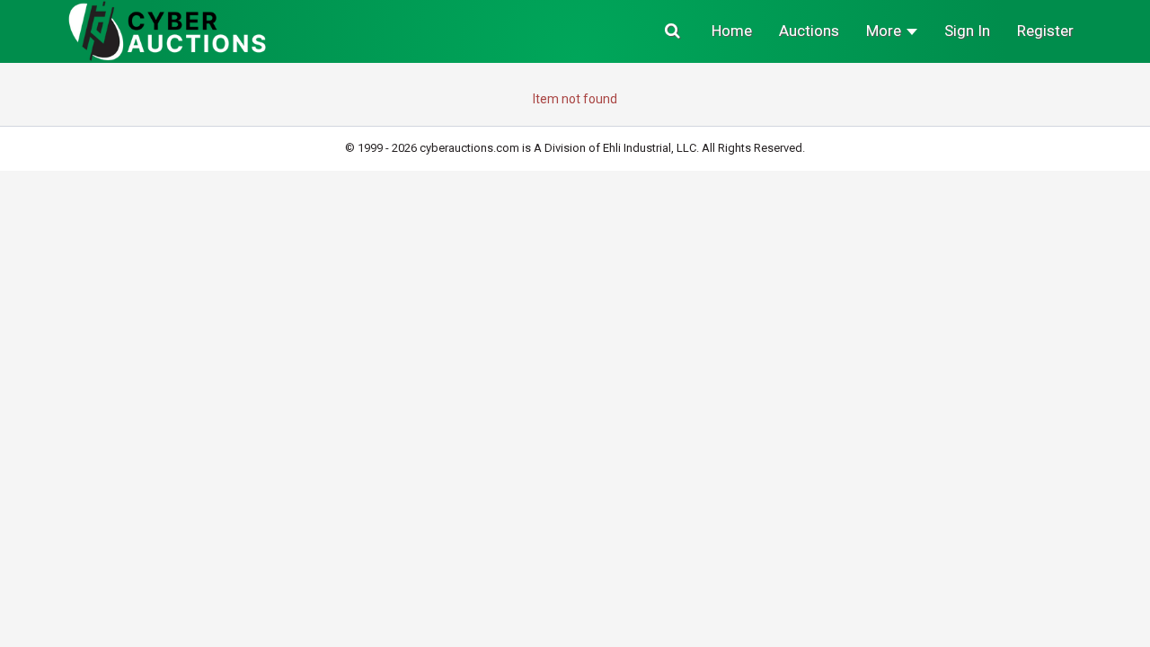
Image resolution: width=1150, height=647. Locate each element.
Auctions (809, 31)
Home (732, 31)
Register (1045, 31)
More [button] (885, 31)
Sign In (967, 31)
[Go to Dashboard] (167, 30)
